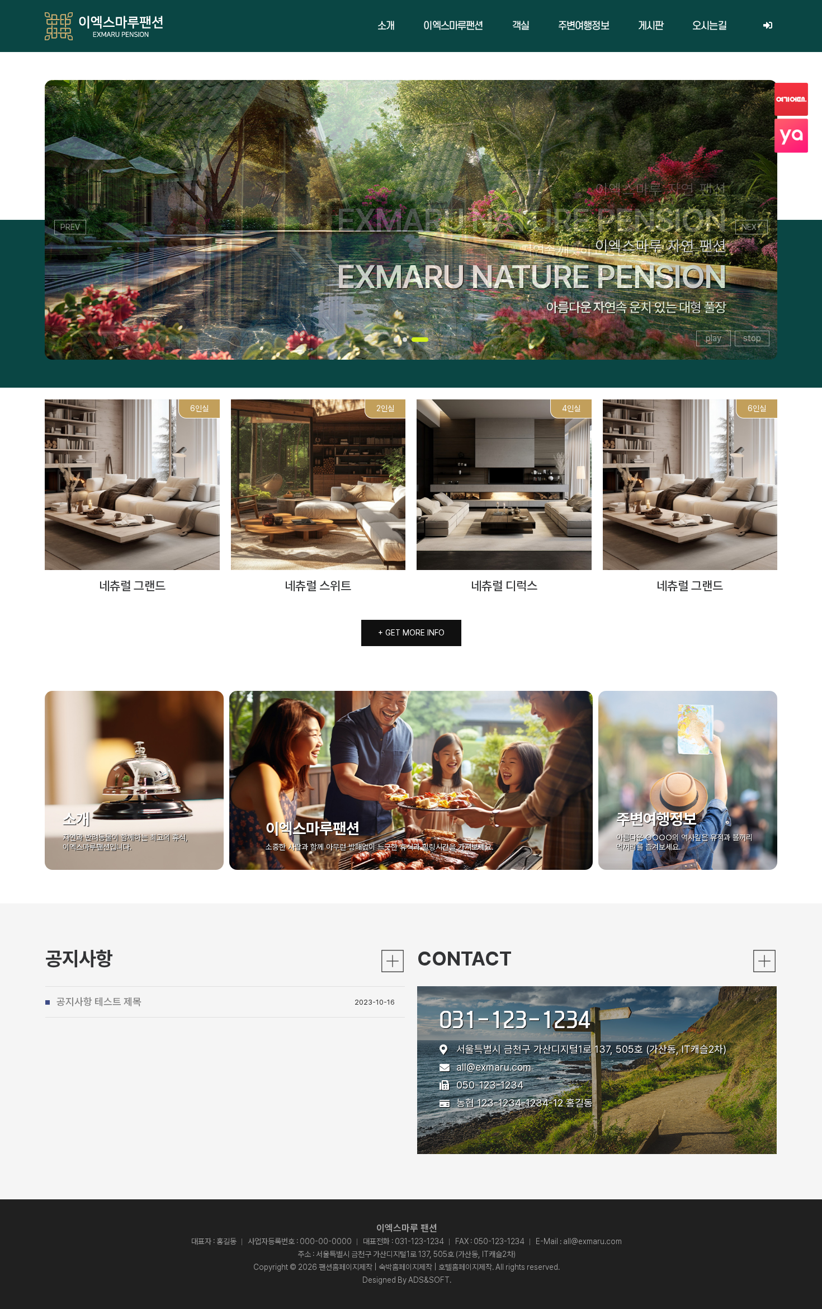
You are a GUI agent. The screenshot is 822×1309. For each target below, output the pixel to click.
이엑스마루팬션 (453, 26)
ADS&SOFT (429, 1279)
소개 (385, 26)
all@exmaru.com (493, 1067)
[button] (396, 339)
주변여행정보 (583, 26)
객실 (520, 26)
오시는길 (709, 26)
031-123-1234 (515, 1019)
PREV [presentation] (70, 227)
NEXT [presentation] (751, 227)
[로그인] (767, 26)
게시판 (650, 26)
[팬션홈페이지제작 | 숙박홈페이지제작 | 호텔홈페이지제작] (104, 26)
